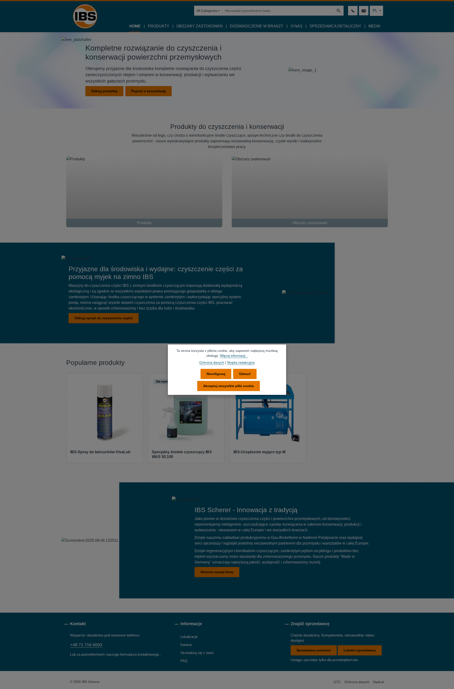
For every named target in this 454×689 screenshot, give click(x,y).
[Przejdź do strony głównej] (85, 16)
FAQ (184, 661)
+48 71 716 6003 (86, 644)
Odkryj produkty (104, 91)
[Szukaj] (339, 10)
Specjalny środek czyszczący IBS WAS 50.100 (182, 454)
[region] (227, 418)
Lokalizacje (189, 637)
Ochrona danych (357, 682)
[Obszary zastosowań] (310, 191)
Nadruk (378, 682)
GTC (337, 682)
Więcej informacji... (234, 356)
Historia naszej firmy (217, 572)
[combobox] (278, 10)
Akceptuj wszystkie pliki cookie (228, 386)
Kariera (186, 645)
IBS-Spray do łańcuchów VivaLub (100, 452)
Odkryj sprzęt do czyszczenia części (103, 318)
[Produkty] (144, 191)
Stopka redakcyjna (241, 362)
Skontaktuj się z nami (197, 653)
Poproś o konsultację (148, 91)
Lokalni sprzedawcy (360, 650)
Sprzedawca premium (314, 650)
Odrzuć (245, 374)
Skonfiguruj (215, 374)
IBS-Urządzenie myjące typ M (259, 452)
